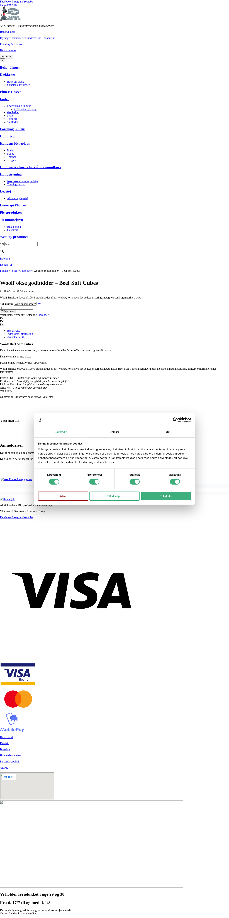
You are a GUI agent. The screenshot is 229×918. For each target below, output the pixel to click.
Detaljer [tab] (115, 431)
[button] (114, 318)
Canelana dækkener (18, 84)
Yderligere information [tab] (20, 333)
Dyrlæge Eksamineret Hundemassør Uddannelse (27, 38)
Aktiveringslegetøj (17, 198)
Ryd (38, 303)
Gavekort (12, 229)
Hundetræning (8, 50)
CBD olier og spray (25, 109)
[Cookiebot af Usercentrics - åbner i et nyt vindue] (175, 420)
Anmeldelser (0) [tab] (16, 337)
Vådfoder (12, 122)
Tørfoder (12, 118)
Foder (4, 99)
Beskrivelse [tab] (13, 330)
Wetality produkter (14, 237)
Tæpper (11, 160)
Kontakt (4, 743)
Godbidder (13, 112)
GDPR (4, 767)
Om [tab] (168, 431)
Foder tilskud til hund (19, 105)
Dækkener (7, 74)
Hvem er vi (6, 737)
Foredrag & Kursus (11, 44)
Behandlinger (7, 31)
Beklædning (14, 226)
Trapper (11, 156)
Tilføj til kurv (7, 311)
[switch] (94, 482)
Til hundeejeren (11, 220)
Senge (10, 153)
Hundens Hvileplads (15, 143)
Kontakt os (6, 264)
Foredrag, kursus (12, 129)
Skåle (10, 115)
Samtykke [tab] (61, 431)
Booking (5, 258)
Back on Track (15, 81)
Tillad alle (166, 496)
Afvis (63, 496)
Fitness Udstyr (10, 92)
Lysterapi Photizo (13, 205)
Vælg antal (6, 303)
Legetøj (5, 191)
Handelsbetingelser (10, 755)
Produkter (6, 56)
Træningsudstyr (16, 184)
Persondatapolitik (10, 761)
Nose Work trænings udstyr (22, 181)
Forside (4, 270)
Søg (2, 243)
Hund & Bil (8, 136)
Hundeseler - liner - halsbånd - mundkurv (30, 167)
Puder (10, 150)
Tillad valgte (114, 496)
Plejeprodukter (11, 212)
